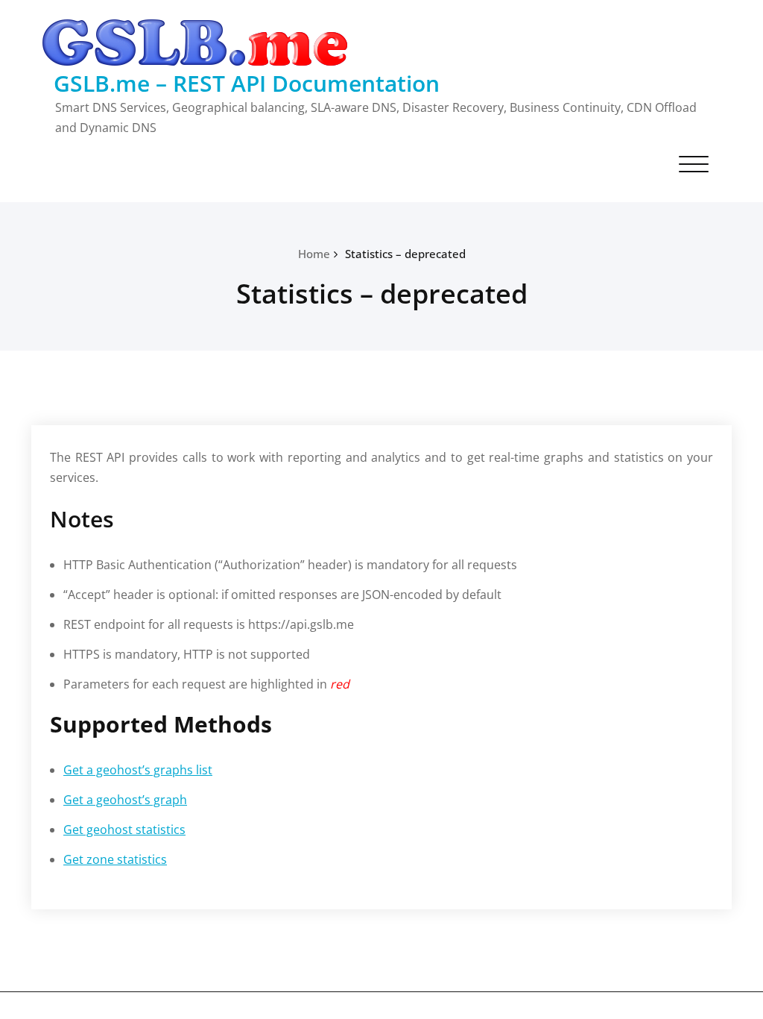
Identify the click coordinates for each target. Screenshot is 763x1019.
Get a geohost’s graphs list (137, 770)
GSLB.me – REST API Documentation (247, 83)
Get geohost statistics (124, 829)
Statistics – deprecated (405, 253)
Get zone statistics (115, 859)
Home (314, 253)
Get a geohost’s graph (125, 799)
